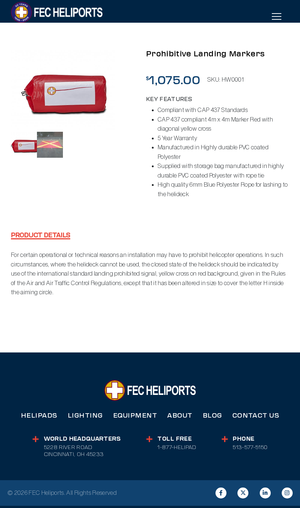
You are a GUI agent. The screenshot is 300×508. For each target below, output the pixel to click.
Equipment (135, 415)
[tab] (40, 235)
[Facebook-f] (220, 493)
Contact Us (255, 415)
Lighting (85, 415)
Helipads (39, 415)
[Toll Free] (149, 439)
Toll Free (174, 439)
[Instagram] (287, 493)
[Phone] (224, 439)
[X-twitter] (242, 493)
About (179, 415)
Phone (243, 439)
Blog (212, 415)
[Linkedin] (265, 493)
